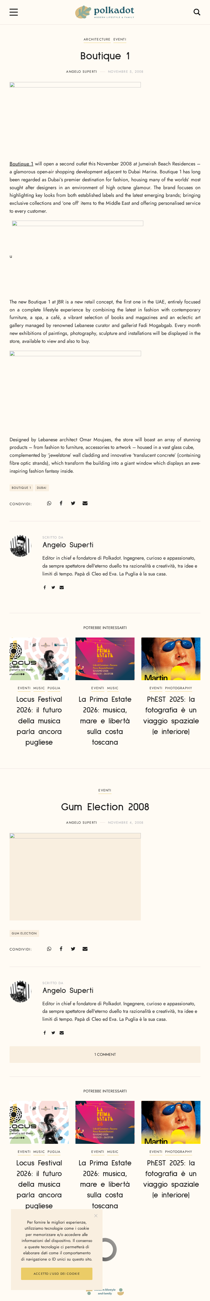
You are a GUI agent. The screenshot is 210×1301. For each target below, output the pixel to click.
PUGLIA (54, 688)
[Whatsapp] (48, 503)
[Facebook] (61, 503)
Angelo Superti (81, 71)
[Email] (85, 503)
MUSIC (39, 688)
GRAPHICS (109, 1253)
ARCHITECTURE (97, 39)
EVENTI (119, 39)
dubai (42, 488)
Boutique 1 (21, 163)
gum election (24, 933)
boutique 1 (21, 488)
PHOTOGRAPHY (178, 688)
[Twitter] (73, 503)
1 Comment (105, 1054)
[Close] (96, 1216)
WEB (125, 1253)
